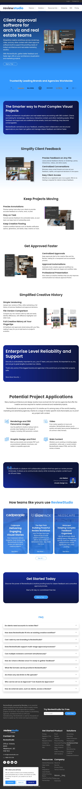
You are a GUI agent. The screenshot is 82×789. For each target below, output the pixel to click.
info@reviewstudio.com (11, 754)
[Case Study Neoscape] (66, 515)
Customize (10, 782)
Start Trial (70, 713)
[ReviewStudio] (13, 8)
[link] (21, 28)
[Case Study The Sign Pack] (41, 515)
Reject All (20, 782)
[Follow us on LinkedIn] (12, 762)
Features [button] (31, 8)
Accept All (31, 782)
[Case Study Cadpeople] (15, 515)
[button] (53, 8)
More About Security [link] (13, 377)
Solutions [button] (41, 8)
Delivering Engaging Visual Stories (15, 531)
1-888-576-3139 (9, 757)
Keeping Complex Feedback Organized (67, 530)
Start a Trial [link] (10, 64)
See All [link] (40, 558)
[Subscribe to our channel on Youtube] (15, 762)
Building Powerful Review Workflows (41, 529)
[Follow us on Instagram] (8, 762)
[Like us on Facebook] (4, 762)
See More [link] (14, 551)
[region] (20, 776)
